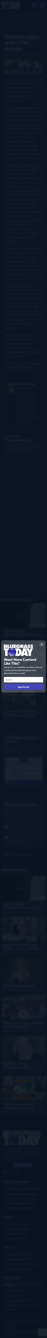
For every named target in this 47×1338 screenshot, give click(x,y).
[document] (23, 669)
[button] (41, 644)
